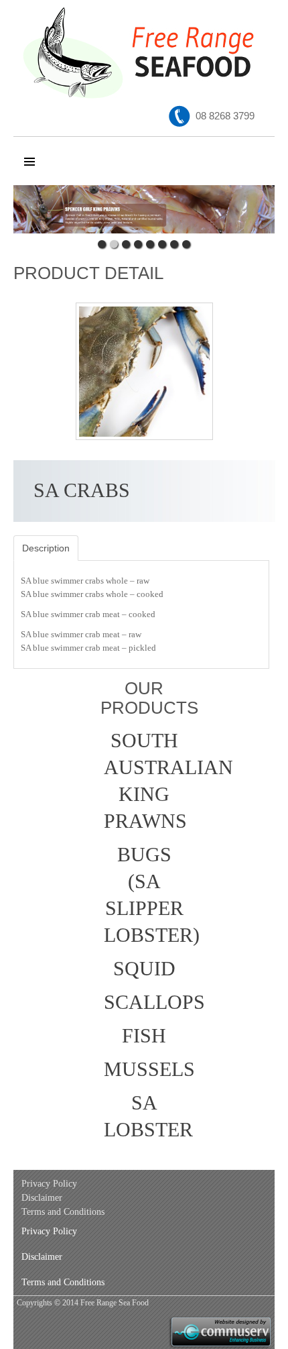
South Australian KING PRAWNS (146, 780)
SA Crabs (81, 490)
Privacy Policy (49, 1184)
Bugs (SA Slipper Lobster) (146, 894)
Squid (144, 968)
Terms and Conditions (62, 1212)
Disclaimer (41, 1198)
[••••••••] (144, 209)
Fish (144, 1035)
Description (46, 548)
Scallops (146, 1002)
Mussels (146, 1069)
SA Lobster (146, 1115)
